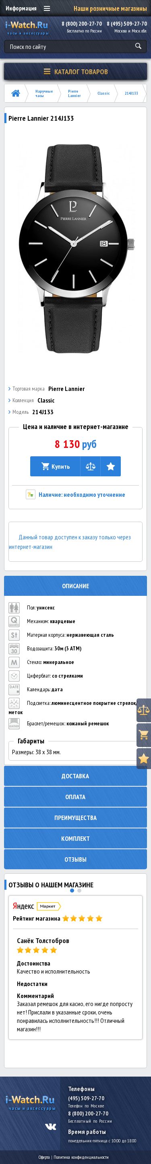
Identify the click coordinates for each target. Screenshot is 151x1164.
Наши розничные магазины (110, 8)
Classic (103, 93)
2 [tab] (79, 891)
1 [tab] (72, 891)
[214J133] (75, 249)
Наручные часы (44, 93)
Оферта (44, 1157)
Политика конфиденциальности (81, 1157)
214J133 (131, 93)
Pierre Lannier (74, 93)
